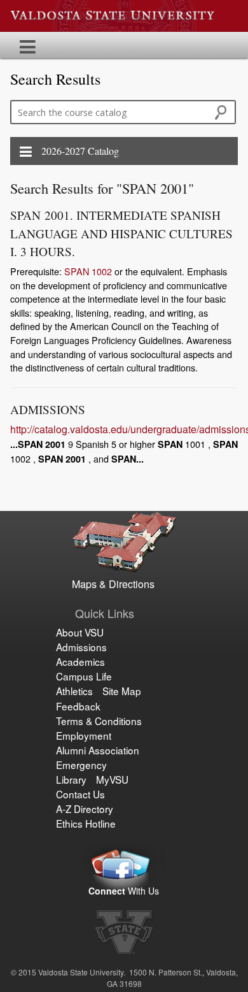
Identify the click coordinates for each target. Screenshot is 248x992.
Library (71, 779)
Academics (80, 661)
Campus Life (84, 676)
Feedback (78, 706)
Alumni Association (97, 750)
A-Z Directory (84, 809)
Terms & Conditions (99, 721)
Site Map (121, 691)
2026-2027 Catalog (80, 150)
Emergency (81, 765)
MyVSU (112, 779)
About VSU (80, 632)
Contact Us (80, 794)
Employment (83, 735)
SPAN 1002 (88, 271)
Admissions (81, 647)
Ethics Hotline (86, 823)
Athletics (74, 691)
